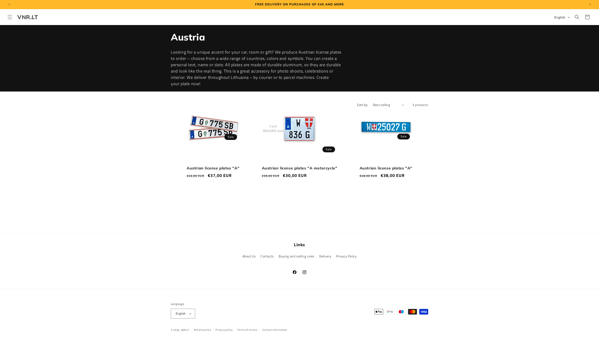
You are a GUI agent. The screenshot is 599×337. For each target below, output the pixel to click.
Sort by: (362, 104)
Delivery (325, 256)
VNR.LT (185, 330)
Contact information (274, 330)
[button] (10, 17)
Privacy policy (224, 330)
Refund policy (202, 330)
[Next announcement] (590, 4)
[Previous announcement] (9, 4)
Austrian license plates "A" (213, 168)
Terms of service (247, 330)
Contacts (267, 256)
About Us (249, 256)
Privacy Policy (346, 256)
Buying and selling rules (296, 256)
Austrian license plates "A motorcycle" (299, 168)
